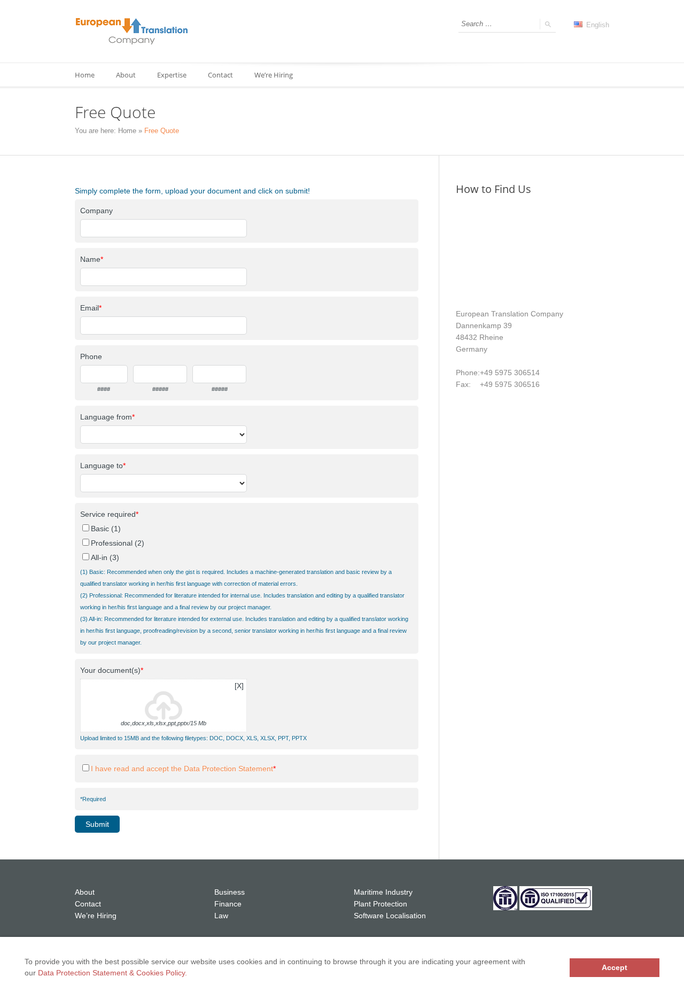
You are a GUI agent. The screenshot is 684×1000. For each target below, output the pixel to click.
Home (85, 75)
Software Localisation (390, 915)
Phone (91, 356)
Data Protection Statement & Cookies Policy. (112, 972)
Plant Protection (380, 904)
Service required (109, 514)
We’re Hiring (273, 75)
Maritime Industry (383, 892)
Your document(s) (111, 670)
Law (221, 915)
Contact (220, 75)
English (596, 25)
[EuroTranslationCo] (132, 31)
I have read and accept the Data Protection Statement (182, 768)
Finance (228, 904)
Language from (107, 417)
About (85, 892)
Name (91, 259)
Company (96, 210)
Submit (97, 824)
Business (229, 892)
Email (91, 308)
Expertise (171, 75)
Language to (103, 465)
